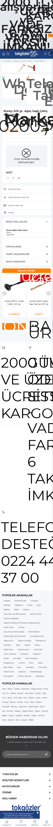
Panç (31, 663)
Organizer (38, 649)
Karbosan (25, 689)
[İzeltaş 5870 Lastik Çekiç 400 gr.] (14, 285)
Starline (11, 720)
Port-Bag (18, 698)
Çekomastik (33, 706)
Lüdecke (18, 715)
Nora (18, 720)
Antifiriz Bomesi (24, 676)
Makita (31, 698)
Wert (44, 693)
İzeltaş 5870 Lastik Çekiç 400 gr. (14, 302)
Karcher (41, 715)
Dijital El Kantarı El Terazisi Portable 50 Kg (21, 623)
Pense (6, 658)
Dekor (37, 711)
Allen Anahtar (36, 614)
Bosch (10, 689)
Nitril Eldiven (34, 632)
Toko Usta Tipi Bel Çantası (14, 614)
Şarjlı (39, 605)
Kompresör (8, 676)
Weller (31, 720)
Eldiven (26, 609)
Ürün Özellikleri (16, 221)
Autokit (5, 702)
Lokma (22, 663)
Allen (18, 645)
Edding (7, 609)
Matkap (7, 605)
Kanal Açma (9, 672)
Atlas (4, 720)
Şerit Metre (8, 667)
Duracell (5, 706)
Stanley (27, 715)
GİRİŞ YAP (47, 825)
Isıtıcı (19, 667)
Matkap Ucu (41, 640)
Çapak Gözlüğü (24, 640)
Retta (10, 698)
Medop (17, 711)
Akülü (29, 605)
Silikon (37, 645)
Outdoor (34, 601)
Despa (34, 715)
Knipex (38, 702)
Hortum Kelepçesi (11, 618)
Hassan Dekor (27, 711)
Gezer (38, 698)
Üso (3, 711)
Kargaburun (9, 663)
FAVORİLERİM (21, 825)
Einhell (20, 702)
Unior (26, 702)
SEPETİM (34, 825)
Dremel (45, 711)
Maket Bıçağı (35, 672)
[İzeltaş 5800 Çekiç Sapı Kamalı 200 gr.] (39, 285)
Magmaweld (36, 689)
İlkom (42, 706)
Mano (44, 698)
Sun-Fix (5, 693)
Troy (4, 698)
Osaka (13, 693)
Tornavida (43, 667)
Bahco (13, 702)
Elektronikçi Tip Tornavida (15, 636)
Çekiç (40, 663)
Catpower (22, 706)
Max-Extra (29, 693)
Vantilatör (30, 667)
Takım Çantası (10, 654)
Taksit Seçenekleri (17, 254)
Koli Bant (7, 645)
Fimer (45, 689)
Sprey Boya (8, 649)
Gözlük (21, 627)
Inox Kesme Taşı (36, 636)
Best (32, 702)
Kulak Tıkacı (9, 627)
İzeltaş (17, 689)
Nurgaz (7, 601)
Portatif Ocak (20, 601)
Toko (4, 689)
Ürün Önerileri (15, 261)
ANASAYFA (6, 825)
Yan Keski (17, 658)
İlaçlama (22, 672)
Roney (38, 693)
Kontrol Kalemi (31, 658)
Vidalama (19, 605)
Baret (16, 609)
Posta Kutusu (23, 649)
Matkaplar (40, 676)
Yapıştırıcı (37, 654)
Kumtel (10, 711)
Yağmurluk (8, 640)
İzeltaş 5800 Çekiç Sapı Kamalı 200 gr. (39, 302)
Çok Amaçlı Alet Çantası (14, 632)
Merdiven (24, 654)
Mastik (27, 645)
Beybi (4, 715)
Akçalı (11, 715)
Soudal (24, 720)
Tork (25, 698)
